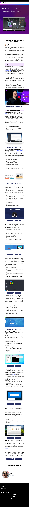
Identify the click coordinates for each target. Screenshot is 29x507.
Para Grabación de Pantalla (11, 36)
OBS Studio (6, 186)
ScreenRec (13, 374)
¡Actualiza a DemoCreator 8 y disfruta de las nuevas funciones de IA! (14, 4)
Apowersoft (6, 296)
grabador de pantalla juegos (19, 77)
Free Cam (6, 113)
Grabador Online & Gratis (18, 36)
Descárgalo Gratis (9, 106)
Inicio (6, 36)
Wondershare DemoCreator (8, 70)
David (8, 44)
